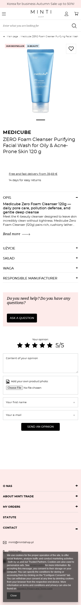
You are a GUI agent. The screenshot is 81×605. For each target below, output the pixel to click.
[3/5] (35, 346)
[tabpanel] (40, 79)
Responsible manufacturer (30, 278)
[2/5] (27, 346)
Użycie (9, 248)
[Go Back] (5, 36)
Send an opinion (40, 426)
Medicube (17, 132)
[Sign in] (66, 14)
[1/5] (20, 346)
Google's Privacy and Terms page (35, 588)
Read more (11, 234)
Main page (12, 36)
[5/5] (49, 346)
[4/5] (42, 346)
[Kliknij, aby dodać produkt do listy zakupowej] (71, 49)
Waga (8, 268)
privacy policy (37, 565)
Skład (9, 258)
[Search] (74, 26)
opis (7, 197)
